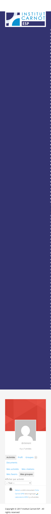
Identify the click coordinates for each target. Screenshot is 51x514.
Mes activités (13, 469)
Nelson (17, 490)
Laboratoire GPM (21, 497)
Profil (20, 457)
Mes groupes (26, 474)
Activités (11, 457)
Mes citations (28, 469)
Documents (12, 462)
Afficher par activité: (14, 479)
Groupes (31, 457)
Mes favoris (12, 474)
